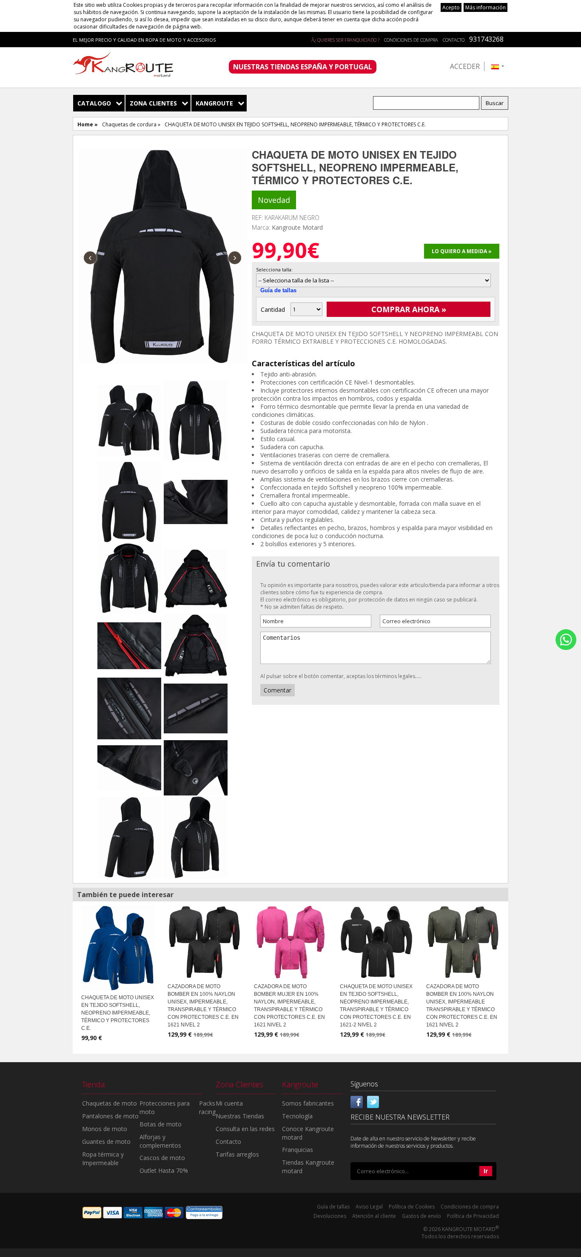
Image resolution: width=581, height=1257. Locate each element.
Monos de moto (104, 1129)
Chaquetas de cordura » (131, 124)
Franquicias (297, 1150)
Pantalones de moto (110, 1116)
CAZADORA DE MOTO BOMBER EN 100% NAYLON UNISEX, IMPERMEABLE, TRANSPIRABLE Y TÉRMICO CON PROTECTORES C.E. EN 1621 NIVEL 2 (203, 1005)
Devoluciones (329, 1216)
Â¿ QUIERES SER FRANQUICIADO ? (345, 40)
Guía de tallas (278, 290)
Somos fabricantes (308, 1103)
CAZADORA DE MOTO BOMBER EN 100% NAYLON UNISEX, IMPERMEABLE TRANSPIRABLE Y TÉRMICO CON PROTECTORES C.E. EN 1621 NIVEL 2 (461, 1005)
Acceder (465, 66)
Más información (485, 7)
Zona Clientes (153, 103)
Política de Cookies (412, 1206)
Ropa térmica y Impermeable (103, 1158)
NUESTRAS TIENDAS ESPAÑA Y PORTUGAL (302, 66)
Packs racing (207, 1107)
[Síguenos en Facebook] (356, 1101)
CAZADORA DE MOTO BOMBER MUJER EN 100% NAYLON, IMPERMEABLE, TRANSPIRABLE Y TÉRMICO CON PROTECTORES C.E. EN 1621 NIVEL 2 (289, 1005)
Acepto (451, 7)
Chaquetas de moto (109, 1103)
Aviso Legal (369, 1206)
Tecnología (297, 1116)
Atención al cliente (374, 1216)
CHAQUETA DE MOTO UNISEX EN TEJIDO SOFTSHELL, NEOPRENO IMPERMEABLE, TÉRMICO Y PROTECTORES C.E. (117, 1013)
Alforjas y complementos (160, 1141)
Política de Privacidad (473, 1216)
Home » (87, 124)
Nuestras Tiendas (240, 1116)
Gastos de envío (421, 1216)
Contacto (453, 40)
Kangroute (214, 103)
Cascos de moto (162, 1158)
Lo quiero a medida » (462, 251)
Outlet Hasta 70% (164, 1170)
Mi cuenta (229, 1103)
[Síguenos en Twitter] (373, 1101)
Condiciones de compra (411, 40)
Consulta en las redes (245, 1129)
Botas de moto (161, 1124)
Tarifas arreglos (237, 1154)
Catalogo (94, 103)
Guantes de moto (106, 1141)
